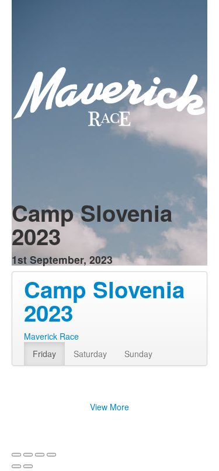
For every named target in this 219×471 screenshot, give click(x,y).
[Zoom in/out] (51, 454)
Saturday (90, 354)
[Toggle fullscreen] (39, 454)
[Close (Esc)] (16, 454)
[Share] (28, 454)
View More (109, 407)
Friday (44, 354)
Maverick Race (51, 336)
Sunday (138, 354)
